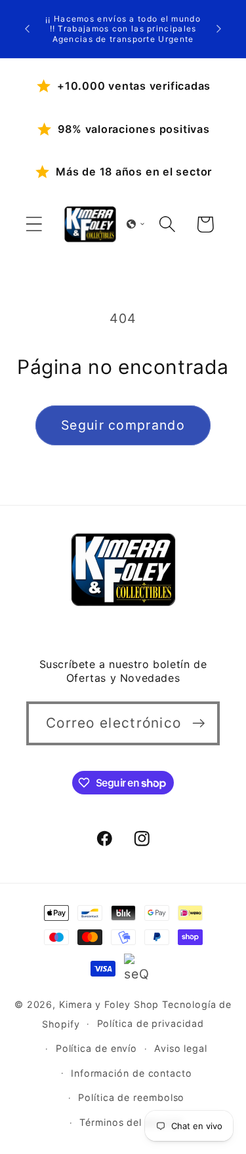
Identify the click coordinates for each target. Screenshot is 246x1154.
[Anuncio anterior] (27, 28)
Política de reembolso (131, 1097)
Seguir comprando (123, 425)
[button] (33, 224)
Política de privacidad (150, 1023)
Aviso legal (180, 1048)
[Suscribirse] (198, 723)
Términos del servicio (131, 1122)
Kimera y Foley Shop (109, 1004)
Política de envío (96, 1048)
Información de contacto (131, 1073)
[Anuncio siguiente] (219, 28)
